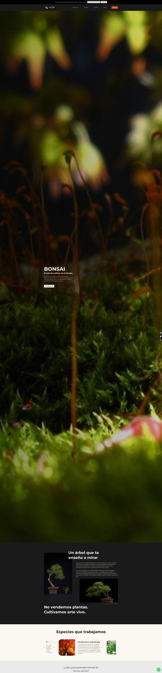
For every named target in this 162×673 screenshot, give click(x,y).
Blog (104, 7)
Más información (93, 2)
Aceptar (104, 2)
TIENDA (114, 7)
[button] (43, 647)
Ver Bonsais (49, 286)
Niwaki (86, 7)
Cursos (96, 7)
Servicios (75, 7)
